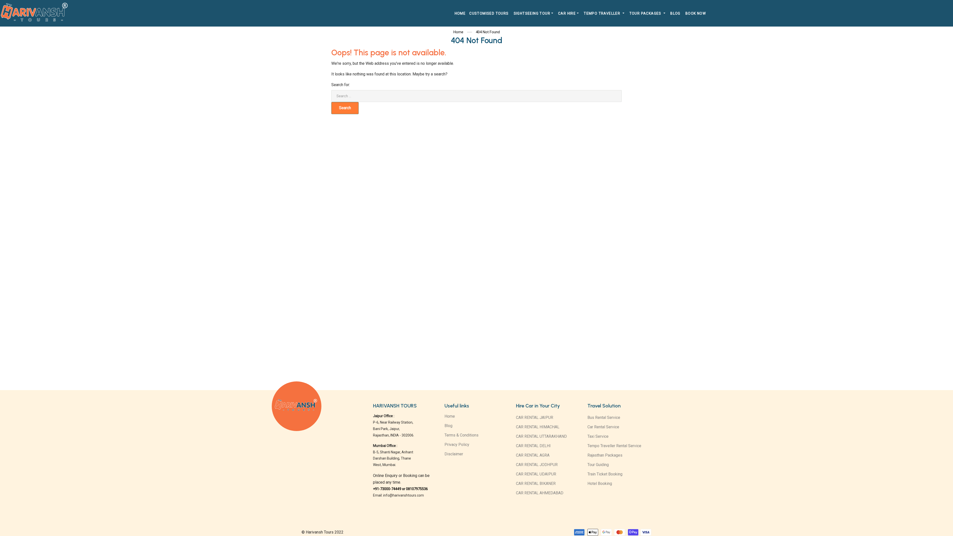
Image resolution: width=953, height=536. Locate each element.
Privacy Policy (456, 444)
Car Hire (567, 13)
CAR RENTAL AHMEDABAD (539, 493)
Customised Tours (489, 13)
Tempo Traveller (602, 13)
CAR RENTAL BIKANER (536, 483)
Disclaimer (453, 454)
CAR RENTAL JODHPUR (537, 464)
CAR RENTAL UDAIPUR (536, 474)
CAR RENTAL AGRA (532, 455)
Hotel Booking (599, 483)
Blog (675, 13)
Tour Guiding (598, 464)
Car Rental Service (603, 427)
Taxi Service (598, 436)
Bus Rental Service (603, 417)
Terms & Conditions (461, 435)
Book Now (695, 13)
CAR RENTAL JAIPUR (534, 417)
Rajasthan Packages (604, 455)
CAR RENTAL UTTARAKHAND (541, 436)
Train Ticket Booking (604, 474)
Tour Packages (646, 13)
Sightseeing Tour (532, 13)
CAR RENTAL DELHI (533, 445)
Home (460, 13)
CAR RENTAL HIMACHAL (537, 427)
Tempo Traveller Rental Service (614, 445)
